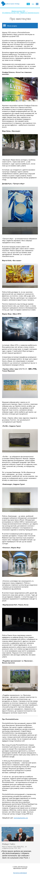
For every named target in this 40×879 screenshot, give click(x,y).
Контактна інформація (20, 873)
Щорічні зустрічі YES (18, 11)
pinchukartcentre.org (21, 818)
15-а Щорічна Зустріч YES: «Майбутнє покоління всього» (20, 13)
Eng (33, 4)
